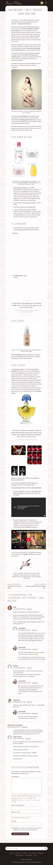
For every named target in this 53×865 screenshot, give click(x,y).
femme (29, 574)
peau (22, 576)
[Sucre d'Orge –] (13, 3)
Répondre (29, 609)
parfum (18, 576)
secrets (33, 576)
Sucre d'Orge (21, 647)
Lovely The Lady (17, 736)
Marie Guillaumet (38, 862)
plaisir (25, 576)
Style (27, 573)
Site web (13, 821)
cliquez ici (34, 527)
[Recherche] (46, 848)
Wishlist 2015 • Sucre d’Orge (15, 725)
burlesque (15, 574)
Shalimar (14, 369)
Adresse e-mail (15, 812)
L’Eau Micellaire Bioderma (20, 187)
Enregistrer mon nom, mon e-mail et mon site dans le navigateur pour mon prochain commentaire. (27, 829)
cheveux (21, 574)
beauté (38, 573)
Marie (14, 607)
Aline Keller (22, 862)
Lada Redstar (22, 628)
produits (29, 576)
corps (25, 574)
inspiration (34, 574)
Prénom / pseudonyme (17, 805)
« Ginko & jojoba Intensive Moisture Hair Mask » (26, 229)
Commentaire (15, 776)
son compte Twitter (29, 484)
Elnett (25, 275)
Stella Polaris (16, 700)
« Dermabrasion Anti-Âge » (28, 202)
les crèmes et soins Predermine (26, 207)
